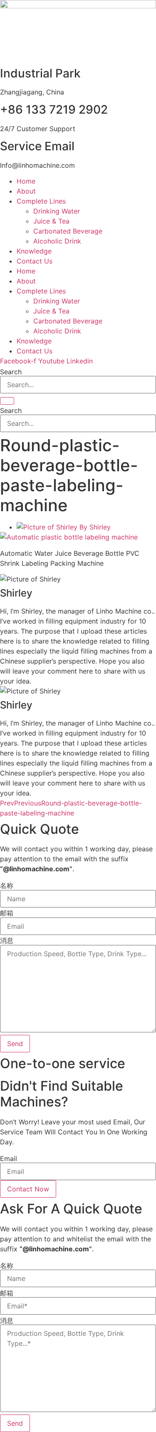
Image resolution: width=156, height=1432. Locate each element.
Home (26, 181)
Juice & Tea (51, 221)
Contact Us (34, 261)
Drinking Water (56, 211)
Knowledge (34, 251)
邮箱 (6, 913)
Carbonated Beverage (67, 231)
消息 (6, 940)
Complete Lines (41, 201)
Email (8, 1158)
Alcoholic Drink (57, 241)
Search (11, 371)
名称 (6, 885)
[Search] (7, 401)
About (26, 191)
